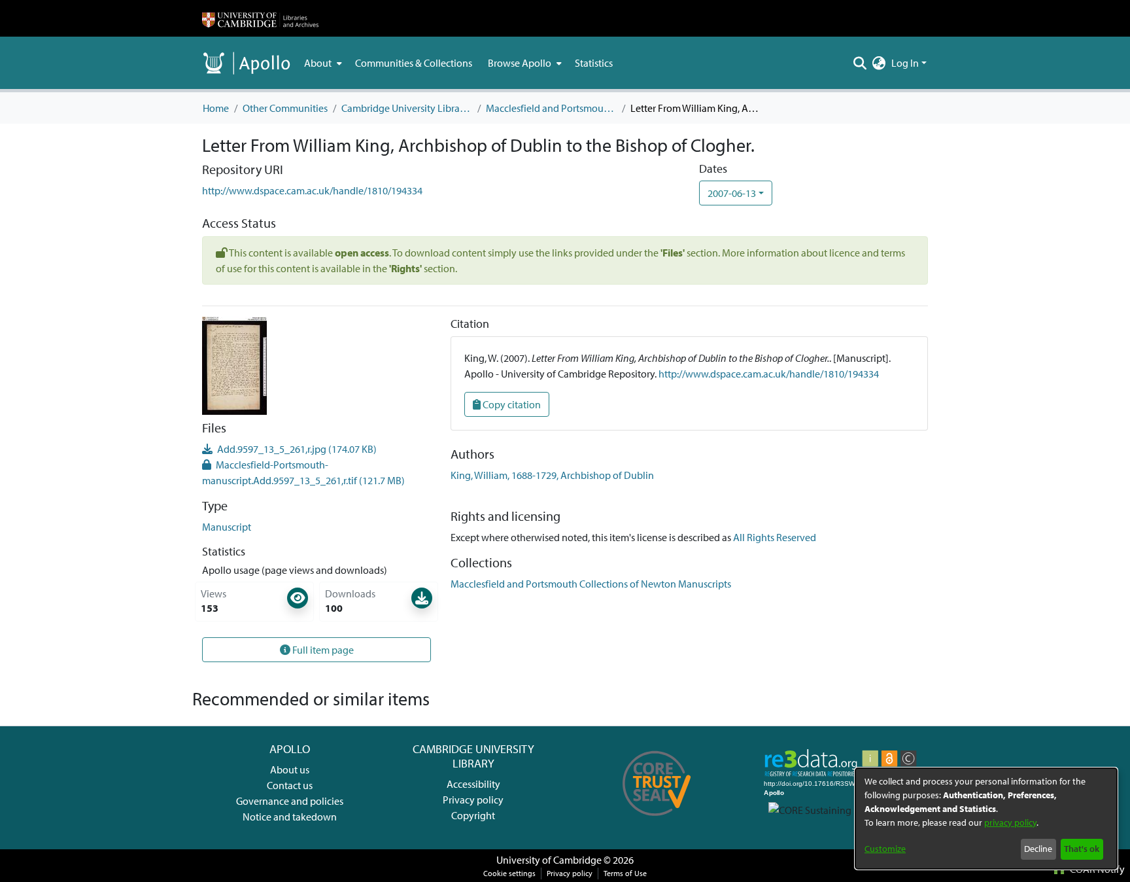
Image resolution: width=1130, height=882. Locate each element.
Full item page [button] (322, 649)
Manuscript (226, 526)
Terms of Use (625, 873)
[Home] (260, 18)
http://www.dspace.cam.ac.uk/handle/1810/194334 (312, 190)
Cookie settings (509, 873)
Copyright (473, 815)
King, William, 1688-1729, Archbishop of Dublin (552, 475)
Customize (885, 849)
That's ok (1081, 849)
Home (216, 108)
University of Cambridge (549, 859)
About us (289, 769)
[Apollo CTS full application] (657, 820)
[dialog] (986, 818)
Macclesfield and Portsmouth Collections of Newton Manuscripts (551, 108)
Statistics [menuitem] (594, 62)
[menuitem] (321, 63)
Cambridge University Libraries (406, 108)
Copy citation (511, 404)
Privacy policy (473, 799)
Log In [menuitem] (905, 62)
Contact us (290, 785)
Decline (1038, 849)
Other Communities (285, 108)
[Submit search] (860, 63)
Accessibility (473, 783)
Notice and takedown (290, 816)
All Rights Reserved (774, 537)
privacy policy (1010, 822)
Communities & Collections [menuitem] (413, 62)
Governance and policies (289, 800)
